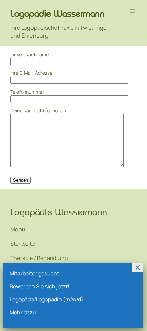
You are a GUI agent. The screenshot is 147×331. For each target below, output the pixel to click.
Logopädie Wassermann (57, 13)
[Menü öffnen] (133, 11)
